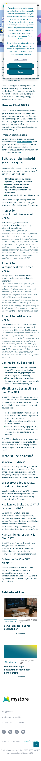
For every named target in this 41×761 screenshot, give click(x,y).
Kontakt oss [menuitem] (7, 722)
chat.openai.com (24, 141)
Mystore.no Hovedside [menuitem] (11, 717)
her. (19, 152)
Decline (20, 72)
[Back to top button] (36, 744)
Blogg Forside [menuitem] (8, 711)
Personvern (24, 741)
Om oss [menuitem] (21, 722)
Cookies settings (20, 60)
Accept (20, 66)
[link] (16, 699)
